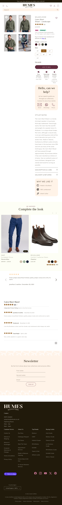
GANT (33, 436)
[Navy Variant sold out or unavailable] (46, 44)
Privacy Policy (8, 459)
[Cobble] (39, 44)
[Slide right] (56, 213)
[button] (3, 6)
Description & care (43, 170)
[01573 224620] (7, 6)
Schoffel (34, 447)
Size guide (38, 62)
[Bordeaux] (36, 44)
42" (50, 51)
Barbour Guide (50, 436)
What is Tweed (50, 457)
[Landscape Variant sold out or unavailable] (42, 44)
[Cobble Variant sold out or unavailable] (39, 44)
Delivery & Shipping (7, 437)
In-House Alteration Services (23, 465)
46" (44, 54)
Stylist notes (41, 115)
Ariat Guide (49, 433)
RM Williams (35, 444)
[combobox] (31, 9)
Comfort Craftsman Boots (39, 257)
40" (44, 51)
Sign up (31, 384)
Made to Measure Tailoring (23, 454)
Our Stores (21, 440)
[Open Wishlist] (51, 6)
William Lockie (36, 455)
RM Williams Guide (51, 449)
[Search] (57, 9)
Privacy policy (18, 501)
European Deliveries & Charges (7, 450)
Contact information (27, 501)
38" (38, 51)
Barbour (34, 433)
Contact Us (7, 433)
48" (51, 55)
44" (38, 54)
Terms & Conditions (9, 455)
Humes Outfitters (33, 493)
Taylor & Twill (35, 451)
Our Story (20, 433)
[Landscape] (42, 44)
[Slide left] (52, 213)
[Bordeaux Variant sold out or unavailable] (36, 44)
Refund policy (36, 501)
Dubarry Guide (50, 440)
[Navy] (46, 44)
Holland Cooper (36, 440)
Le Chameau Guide (49, 445)
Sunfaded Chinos (7, 257)
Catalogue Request (23, 436)
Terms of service (44, 501)
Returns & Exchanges (7, 443)
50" (38, 58)
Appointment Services (21, 448)
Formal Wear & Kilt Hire (23, 460)
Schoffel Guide (50, 453)
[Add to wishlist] (53, 18)
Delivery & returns (43, 175)
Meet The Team (22, 444)
